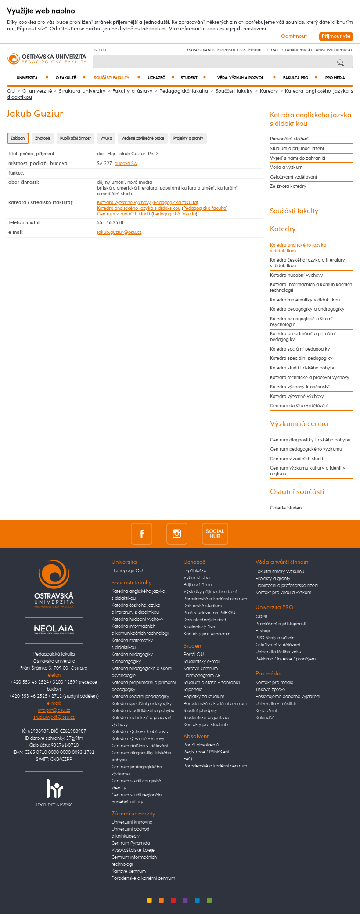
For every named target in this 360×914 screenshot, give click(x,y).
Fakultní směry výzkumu (280, 572)
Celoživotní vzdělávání (293, 177)
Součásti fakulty (117, 78)
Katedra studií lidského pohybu (302, 368)
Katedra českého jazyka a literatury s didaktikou (307, 263)
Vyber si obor (197, 578)
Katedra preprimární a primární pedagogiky (303, 336)
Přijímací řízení (198, 585)
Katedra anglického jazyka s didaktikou (138, 208)
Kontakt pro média (274, 683)
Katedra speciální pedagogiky (301, 358)
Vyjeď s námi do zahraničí (297, 158)
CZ (96, 50)
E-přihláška (195, 571)
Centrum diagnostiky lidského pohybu (310, 439)
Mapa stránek (201, 50)
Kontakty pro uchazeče (207, 634)
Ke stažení (266, 711)
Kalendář (265, 718)
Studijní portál (297, 50)
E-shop (263, 631)
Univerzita (33, 78)
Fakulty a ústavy (132, 91)
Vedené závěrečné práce (143, 138)
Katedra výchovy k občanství (300, 386)
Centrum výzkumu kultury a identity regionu (308, 471)
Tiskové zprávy (270, 690)
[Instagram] (177, 534)
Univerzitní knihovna (132, 822)
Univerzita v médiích (276, 704)
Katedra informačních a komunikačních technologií (311, 287)
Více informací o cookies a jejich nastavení (217, 29)
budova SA (126, 163)
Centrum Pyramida (131, 843)
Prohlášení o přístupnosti (281, 624)
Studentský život (200, 627)
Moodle (256, 50)
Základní (18, 138)
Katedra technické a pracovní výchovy (309, 377)
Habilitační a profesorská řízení (287, 586)
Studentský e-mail (202, 662)
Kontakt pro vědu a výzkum (283, 593)
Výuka (106, 138)
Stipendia (193, 690)
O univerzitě (37, 91)
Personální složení (289, 138)
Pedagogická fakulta (183, 91)
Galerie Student (286, 507)
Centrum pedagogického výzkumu (306, 449)
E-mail (273, 50)
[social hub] (215, 534)
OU (11, 91)
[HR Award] (54, 792)
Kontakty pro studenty (206, 725)
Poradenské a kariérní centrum (143, 878)
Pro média (335, 78)
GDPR (261, 617)
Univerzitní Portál (334, 50)
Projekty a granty (188, 138)
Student (193, 78)
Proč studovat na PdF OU (209, 613)
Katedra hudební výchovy (296, 275)
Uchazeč (161, 78)
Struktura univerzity (82, 91)
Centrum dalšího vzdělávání (299, 405)
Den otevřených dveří (205, 620)
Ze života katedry (288, 186)
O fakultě (70, 78)
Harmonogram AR (202, 676)
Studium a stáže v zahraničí (212, 683)
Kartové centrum (129, 871)
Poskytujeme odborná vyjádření (288, 697)
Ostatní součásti (297, 492)
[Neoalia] (54, 629)
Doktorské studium (203, 606)
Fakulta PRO (300, 78)
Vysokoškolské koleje (133, 850)
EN (103, 50)
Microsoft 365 (231, 50)
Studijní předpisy (200, 711)
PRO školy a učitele (275, 638)
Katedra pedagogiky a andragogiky (307, 309)
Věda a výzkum (286, 167)
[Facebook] (141, 534)
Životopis (42, 138)
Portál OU (194, 654)
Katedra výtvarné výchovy (124, 202)
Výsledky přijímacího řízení (210, 592)
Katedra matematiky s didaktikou (305, 299)
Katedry (269, 91)
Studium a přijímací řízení (297, 148)
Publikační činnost (75, 138)
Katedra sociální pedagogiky (300, 349)
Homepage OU (127, 571)
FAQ (188, 759)
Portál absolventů (201, 745)
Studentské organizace (207, 718)
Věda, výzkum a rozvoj (246, 78)
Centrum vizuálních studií (123, 213)
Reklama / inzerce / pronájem (286, 659)
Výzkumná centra (299, 424)
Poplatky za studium (204, 697)
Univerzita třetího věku (278, 652)
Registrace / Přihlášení (206, 752)
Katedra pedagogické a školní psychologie (301, 321)
